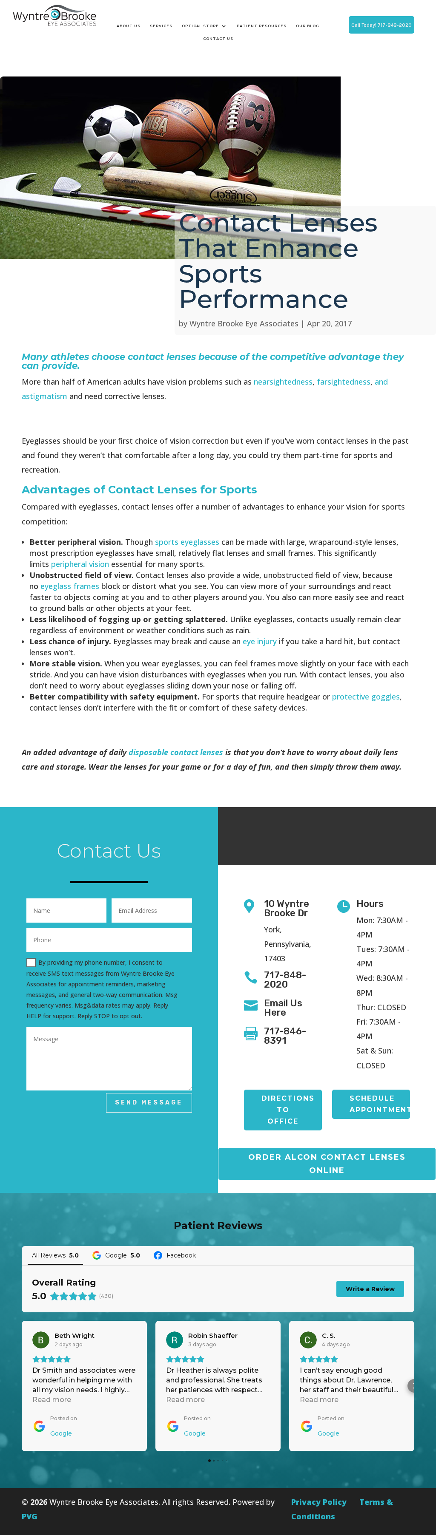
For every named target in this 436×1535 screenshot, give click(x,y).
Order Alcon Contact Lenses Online (327, 1164)
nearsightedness (283, 382)
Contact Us (218, 39)
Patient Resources (262, 26)
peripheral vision (80, 564)
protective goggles (366, 696)
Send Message (149, 1102)
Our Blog (307, 26)
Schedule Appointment (380, 1104)
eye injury (260, 641)
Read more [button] (51, 1400)
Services (161, 26)
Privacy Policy (319, 1502)
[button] (22, 1386)
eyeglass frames (69, 586)
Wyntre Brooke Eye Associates (243, 323)
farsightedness (343, 382)
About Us (129, 26)
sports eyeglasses (187, 542)
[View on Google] (40, 1339)
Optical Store (200, 26)
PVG (29, 1516)
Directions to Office (288, 1109)
